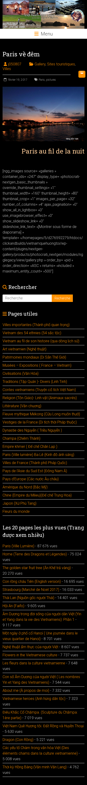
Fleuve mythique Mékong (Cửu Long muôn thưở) (41, 414)
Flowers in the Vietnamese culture (30, 655)
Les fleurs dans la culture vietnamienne (34, 663)
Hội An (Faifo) (13, 606)
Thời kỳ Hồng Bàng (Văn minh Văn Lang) (35, 767)
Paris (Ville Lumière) (18, 546)
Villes (7, 69)
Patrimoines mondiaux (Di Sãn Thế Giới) (34, 357)
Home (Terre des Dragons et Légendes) (35, 554)
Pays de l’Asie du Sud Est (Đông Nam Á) (35, 471)
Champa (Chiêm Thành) (21, 438)
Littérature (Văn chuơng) (22, 406)
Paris (42, 79)
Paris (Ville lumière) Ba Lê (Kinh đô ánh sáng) (38, 454)
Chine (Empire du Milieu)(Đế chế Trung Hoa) (37, 495)
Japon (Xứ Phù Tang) (19, 503)
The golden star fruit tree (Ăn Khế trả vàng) (37, 568)
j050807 (14, 64)
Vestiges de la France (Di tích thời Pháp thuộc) (40, 422)
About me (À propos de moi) (26, 690)
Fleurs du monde (16, 511)
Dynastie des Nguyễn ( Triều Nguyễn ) (32, 430)
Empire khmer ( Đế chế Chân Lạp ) (30, 446)
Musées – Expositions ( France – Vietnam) (37, 365)
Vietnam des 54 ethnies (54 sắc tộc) (32, 333)
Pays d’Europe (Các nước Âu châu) (31, 479)
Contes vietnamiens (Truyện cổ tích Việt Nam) (39, 390)
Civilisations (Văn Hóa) (21, 373)
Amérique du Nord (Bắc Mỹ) (25, 487)
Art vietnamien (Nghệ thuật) (24, 349)
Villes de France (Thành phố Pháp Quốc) (35, 463)
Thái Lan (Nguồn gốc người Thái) (28, 598)
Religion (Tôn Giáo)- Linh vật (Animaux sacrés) (40, 398)
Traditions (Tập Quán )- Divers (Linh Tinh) (35, 381)
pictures (51, 79)
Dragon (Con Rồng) (18, 739)
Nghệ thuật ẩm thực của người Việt (30, 647)
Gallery (40, 64)
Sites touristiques (61, 64)
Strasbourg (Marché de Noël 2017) (31, 589)
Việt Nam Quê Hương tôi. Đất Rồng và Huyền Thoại (43, 726)
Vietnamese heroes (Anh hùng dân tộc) (34, 698)
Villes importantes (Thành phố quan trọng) (36, 325)
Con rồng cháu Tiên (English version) (32, 581)
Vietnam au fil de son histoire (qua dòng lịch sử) (41, 341)
